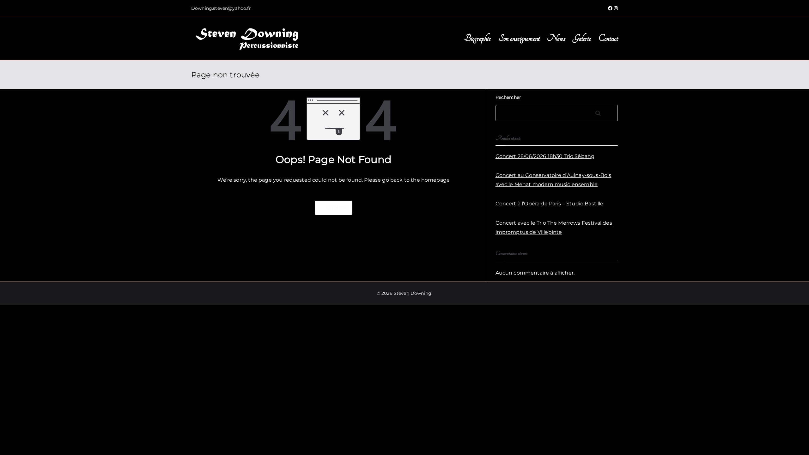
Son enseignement (519, 38)
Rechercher (508, 97)
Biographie (477, 38)
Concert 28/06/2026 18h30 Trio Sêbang (545, 156)
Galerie (582, 38)
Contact (608, 38)
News (556, 38)
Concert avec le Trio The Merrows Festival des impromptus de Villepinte (554, 227)
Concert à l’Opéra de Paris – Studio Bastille (550, 204)
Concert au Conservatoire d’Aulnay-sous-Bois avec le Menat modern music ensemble (553, 179)
